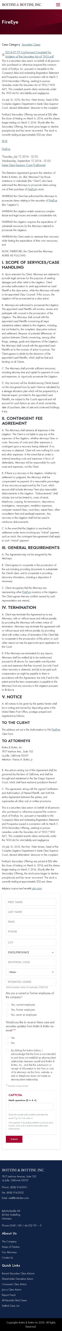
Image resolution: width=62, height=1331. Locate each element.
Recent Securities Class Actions (18, 1273)
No (13, 1043)
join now (37, 888)
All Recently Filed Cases (14, 1300)
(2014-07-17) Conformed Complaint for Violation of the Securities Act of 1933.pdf (29, 54)
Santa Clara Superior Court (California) (24, 165)
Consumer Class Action (14, 1284)
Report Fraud (8, 1295)
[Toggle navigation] (58, 4)
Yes (13, 1038)
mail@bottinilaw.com (19, 1198)
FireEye (6, 149)
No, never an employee (24, 1015)
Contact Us (7, 1257)
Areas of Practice (11, 1247)
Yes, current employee (23, 1004)
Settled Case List (10, 1306)
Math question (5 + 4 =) (22, 1100)
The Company (9, 1241)
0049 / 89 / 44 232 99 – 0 (25, 1225)
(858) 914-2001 (18, 1187)
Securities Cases (31, 45)
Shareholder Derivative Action (17, 1279)
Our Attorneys (9, 1252)
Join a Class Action (11, 1289)
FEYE (4, 141)
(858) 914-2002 (15, 1192)
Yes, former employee (23, 1010)
